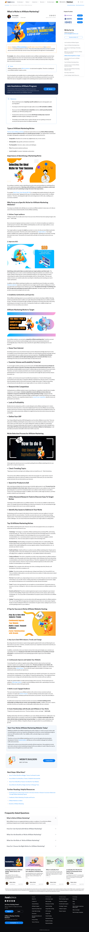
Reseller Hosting (48, 920)
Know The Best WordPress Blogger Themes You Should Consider (24, 775)
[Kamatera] (68, 19)
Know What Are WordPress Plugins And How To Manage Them (24, 784)
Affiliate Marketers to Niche (15, 800)
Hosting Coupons (52, 1)
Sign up (50, 89)
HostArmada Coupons (63, 903)
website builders (22, 740)
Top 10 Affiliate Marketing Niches (71, 62)
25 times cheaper (23, 693)
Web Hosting (48, 901)
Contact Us (34, 901)
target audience (42, 231)
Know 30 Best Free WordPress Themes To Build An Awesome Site (24, 778)
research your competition (39, 397)
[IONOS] (68, 22)
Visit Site (80, 15)
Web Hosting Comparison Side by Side (78, 907)
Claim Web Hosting (36, 911)
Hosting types (20, 1)
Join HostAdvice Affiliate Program (71, 42)
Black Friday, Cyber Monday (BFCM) (22, 192)
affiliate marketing (21, 47)
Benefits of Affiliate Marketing (16, 803)
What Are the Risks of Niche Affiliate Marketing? (23, 840)
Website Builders (49, 923)
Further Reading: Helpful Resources (71, 75)
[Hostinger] (68, 15)
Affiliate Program (35, 906)
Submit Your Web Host (37, 908)
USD (81, 1)
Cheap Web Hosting (49, 908)
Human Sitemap (35, 903)
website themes (19, 668)
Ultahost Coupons (63, 908)
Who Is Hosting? (76, 909)
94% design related (16, 682)
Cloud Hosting (48, 915)
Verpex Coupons (62, 911)
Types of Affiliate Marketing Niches (71, 45)
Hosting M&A (13, 922)
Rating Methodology (71, 5)
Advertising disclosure (80, 5)
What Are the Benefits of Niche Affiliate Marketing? (24, 834)
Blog (74, 901)
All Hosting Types (49, 898)
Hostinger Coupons (63, 906)
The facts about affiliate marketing (15, 131)
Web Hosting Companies (78, 912)
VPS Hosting (48, 911)
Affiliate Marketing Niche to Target (72, 55)
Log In (18, 911)
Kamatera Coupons (63, 901)
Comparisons (34, 1)
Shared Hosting (48, 906)
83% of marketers (25, 68)
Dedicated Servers (49, 918)
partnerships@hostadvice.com (71, 33)
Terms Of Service (35, 922)
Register (9, 911)
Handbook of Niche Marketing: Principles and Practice (22, 797)
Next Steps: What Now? (69, 72)
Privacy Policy (35, 919)
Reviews (27, 1)
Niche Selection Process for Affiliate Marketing (71, 59)
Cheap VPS (47, 913)
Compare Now (49, 760)
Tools (74, 903)
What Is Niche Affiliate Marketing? (18, 818)
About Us (34, 898)
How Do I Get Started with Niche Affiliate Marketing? (24, 829)
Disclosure (34, 913)
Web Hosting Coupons (64, 898)
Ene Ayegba (15, 15)
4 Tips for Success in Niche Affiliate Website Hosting (71, 65)
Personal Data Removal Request (37, 916)
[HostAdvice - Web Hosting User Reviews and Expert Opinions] (10, 2)
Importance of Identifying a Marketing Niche (72, 48)
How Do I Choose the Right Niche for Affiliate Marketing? (26, 846)
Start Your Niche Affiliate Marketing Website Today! (71, 69)
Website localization (12, 285)
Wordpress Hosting (49, 903)
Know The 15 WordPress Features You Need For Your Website (24, 781)
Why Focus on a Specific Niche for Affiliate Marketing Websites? (73, 52)
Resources (42, 1)
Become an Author (73, 37)
